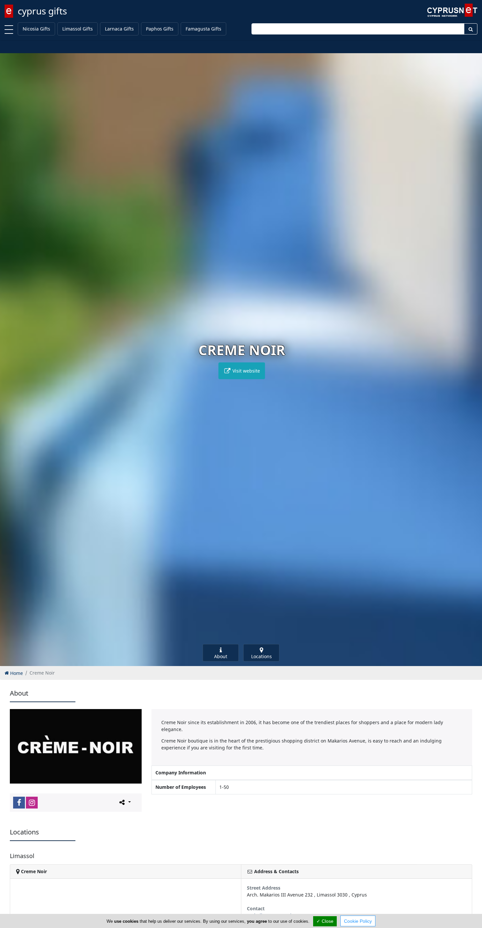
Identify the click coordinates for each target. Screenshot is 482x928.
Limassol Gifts (77, 28)
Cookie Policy (358, 921)
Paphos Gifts (159, 28)
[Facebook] (19, 803)
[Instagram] (32, 803)
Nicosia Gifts (36, 28)
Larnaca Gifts (119, 28)
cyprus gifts (42, 11)
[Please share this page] (124, 802)
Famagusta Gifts (203, 28)
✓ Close (324, 921)
